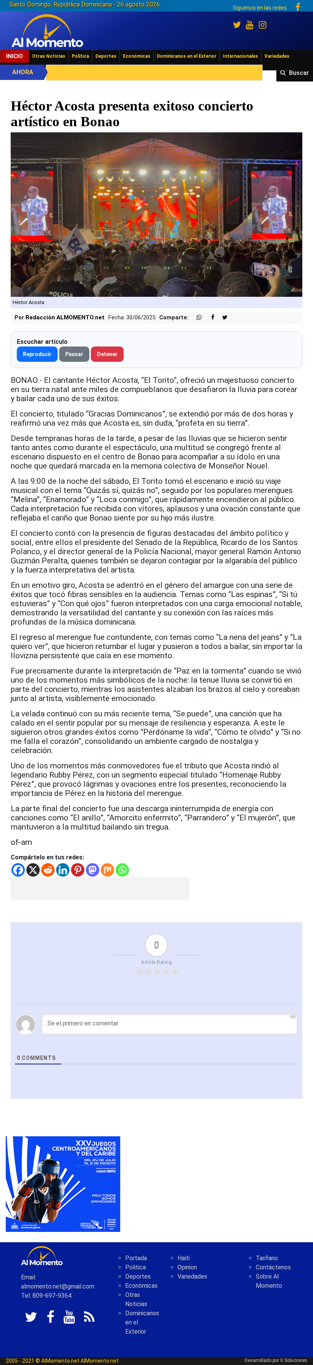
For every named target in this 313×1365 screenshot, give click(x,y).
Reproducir (37, 354)
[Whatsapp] (122, 870)
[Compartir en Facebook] (209, 317)
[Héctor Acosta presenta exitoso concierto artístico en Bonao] (156, 214)
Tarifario (267, 1258)
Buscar (299, 72)
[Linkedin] (62, 870)
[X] (33, 870)
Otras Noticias (48, 56)
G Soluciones (293, 1360)
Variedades (277, 56)
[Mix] (107, 870)
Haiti (183, 1258)
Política (80, 56)
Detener (107, 354)
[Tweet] (221, 317)
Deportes (105, 56)
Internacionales (240, 56)
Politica (135, 1267)
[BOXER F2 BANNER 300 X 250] (63, 1183)
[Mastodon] (92, 870)
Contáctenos (273, 1267)
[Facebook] (18, 870)
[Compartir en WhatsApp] (196, 317)
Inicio (14, 56)
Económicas (136, 56)
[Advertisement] (100, 888)
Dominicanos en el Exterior (186, 56)
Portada (136, 1258)
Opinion (187, 1267)
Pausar (74, 354)
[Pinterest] (77, 870)
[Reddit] (48, 870)
